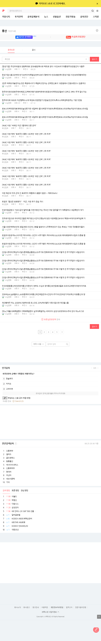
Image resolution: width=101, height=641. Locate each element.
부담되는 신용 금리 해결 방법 (16, 398)
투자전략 (19, 16)
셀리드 (8, 454)
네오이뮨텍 (10, 479)
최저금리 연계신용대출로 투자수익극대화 (50, 393)
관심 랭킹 (24, 490)
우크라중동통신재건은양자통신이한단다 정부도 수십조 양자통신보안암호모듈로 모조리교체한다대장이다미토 (44, 286)
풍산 (9, 30)
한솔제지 (8, 379)
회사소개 (17, 607)
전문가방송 (70, 16)
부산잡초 (5, 128)
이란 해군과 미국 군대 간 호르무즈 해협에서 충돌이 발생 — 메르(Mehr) (29, 193)
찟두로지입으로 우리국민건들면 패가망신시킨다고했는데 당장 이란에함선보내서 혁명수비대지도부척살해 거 (43, 218)
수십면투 (8, 69)
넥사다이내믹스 (12, 465)
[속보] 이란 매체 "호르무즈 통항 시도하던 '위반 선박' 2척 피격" (26, 134)
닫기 (97, 4)
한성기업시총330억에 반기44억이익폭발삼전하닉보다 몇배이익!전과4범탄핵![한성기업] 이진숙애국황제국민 (44, 75)
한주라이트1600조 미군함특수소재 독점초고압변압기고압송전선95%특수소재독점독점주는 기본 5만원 (42, 100)
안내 (52, 319)
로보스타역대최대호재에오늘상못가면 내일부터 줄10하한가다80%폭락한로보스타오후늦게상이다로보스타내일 (45, 109)
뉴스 (46, 16)
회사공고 (26, 607)
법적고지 (69, 607)
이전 (91, 368)
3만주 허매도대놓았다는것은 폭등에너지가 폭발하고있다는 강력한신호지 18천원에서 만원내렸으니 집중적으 (44, 83)
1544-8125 (19, 401)
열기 (99, 617)
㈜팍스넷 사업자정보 (49, 612)
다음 (97, 368)
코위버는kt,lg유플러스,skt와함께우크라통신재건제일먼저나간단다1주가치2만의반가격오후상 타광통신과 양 (43, 294)
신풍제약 (9, 451)
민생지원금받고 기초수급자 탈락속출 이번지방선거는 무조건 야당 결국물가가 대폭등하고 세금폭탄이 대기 (43, 210)
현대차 (8, 472)
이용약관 (45, 607)
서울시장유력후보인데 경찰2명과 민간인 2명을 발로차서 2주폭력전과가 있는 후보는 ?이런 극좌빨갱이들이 (43, 227)
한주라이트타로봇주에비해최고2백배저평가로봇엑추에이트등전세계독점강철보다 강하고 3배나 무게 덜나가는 (44, 92)
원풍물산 (9, 461)
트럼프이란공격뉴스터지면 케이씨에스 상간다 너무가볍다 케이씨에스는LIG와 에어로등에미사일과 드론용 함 (43, 235)
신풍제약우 (10, 468)
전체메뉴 (98, 10)
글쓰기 (94, 59)
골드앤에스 (10, 458)
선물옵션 (57, 16)
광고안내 (35, 607)
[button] (45, 59)
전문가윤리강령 (80, 607)
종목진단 (84, 16)
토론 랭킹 (15, 490)
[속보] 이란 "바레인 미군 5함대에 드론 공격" (19, 125)
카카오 (7, 384)
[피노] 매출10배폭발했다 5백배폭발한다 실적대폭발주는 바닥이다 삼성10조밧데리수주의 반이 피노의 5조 (43, 311)
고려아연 (8, 389)
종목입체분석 (33, 16)
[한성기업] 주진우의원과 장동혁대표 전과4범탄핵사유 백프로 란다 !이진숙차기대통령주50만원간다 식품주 (43, 66)
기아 (8, 482)
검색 (92, 10)
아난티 (8, 475)
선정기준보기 (15, 443)
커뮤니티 (6, 16)
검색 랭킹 (6, 490)
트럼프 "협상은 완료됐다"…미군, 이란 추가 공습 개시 (22, 201)
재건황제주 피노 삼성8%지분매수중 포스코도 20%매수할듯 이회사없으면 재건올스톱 (35, 303)
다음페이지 (62, 332)
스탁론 (96, 16)
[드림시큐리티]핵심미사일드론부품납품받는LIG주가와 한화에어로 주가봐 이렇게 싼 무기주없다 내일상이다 (43, 252)
